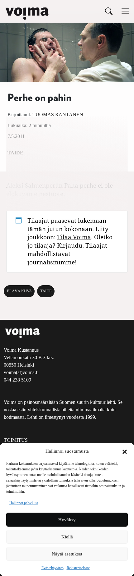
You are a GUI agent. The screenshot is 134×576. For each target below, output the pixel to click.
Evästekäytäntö (52, 568)
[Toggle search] (109, 11)
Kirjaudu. (70, 245)
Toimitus (16, 440)
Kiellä (67, 536)
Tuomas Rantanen (57, 114)
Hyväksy (67, 519)
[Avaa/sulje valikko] (125, 11)
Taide (46, 291)
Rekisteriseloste (78, 568)
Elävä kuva (19, 291)
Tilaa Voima (74, 237)
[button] (125, 451)
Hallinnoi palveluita (23, 503)
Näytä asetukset (67, 553)
